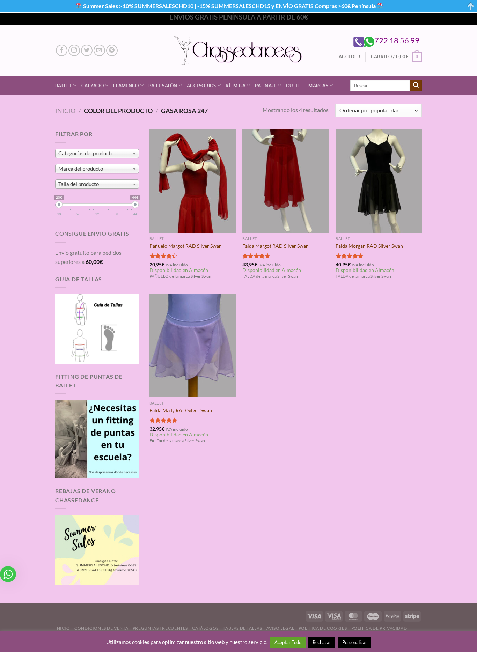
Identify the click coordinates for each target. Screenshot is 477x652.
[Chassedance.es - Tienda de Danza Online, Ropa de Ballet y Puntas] (238, 50)
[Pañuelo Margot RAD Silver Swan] (192, 181)
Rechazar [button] (322, 642)
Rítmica (235, 85)
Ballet (63, 85)
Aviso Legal (280, 628)
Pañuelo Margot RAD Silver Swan (185, 246)
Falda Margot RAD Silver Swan (275, 246)
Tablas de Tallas (242, 628)
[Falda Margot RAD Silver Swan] (285, 181)
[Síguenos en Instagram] (74, 50)
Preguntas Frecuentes (160, 628)
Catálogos (205, 628)
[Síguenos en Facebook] (61, 50)
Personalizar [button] (354, 642)
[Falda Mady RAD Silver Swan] (192, 345)
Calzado (92, 85)
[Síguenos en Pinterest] (112, 50)
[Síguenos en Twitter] (87, 50)
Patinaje (265, 85)
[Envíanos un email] (99, 50)
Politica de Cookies (323, 628)
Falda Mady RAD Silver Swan (180, 410)
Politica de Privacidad (379, 628)
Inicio (65, 110)
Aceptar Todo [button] (287, 642)
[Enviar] (416, 85)
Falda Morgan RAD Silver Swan (369, 246)
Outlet (295, 85)
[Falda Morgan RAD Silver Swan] (379, 181)
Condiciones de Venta (101, 628)
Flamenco (126, 85)
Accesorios (201, 85)
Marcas (318, 85)
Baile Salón (162, 85)
